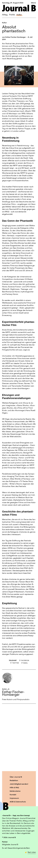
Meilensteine (15, 791)
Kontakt (13, 795)
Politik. (12, 15)
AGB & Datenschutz (18, 802)
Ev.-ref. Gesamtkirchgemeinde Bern (16, 848)
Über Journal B (16, 777)
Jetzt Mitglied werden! (19, 784)
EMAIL (25, 663)
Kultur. (19, 15)
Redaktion (14, 780)
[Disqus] (19, 737)
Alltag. (5, 15)
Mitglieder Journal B (10, 845)
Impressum (14, 798)
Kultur (4, 23)
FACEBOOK (25, 660)
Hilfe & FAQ (14, 788)
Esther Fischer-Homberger (15, 37)
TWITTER (15, 663)
